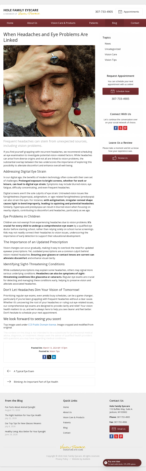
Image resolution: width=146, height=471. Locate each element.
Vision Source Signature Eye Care (73, 447)
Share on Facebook (44, 357)
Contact (135, 23)
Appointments (131, 11)
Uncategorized (112, 49)
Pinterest (125, 128)
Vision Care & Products (63, 23)
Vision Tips (55, 351)
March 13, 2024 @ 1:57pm (55, 347)
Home (10, 23)
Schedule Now (122, 91)
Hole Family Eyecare (72, 456)
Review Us (122, 158)
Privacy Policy (62, 459)
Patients (93, 23)
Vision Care (111, 54)
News (108, 43)
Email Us (121, 429)
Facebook (116, 128)
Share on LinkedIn (54, 357)
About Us (32, 23)
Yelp (120, 128)
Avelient (86, 459)
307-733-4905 (104, 12)
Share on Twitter (49, 357)
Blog (114, 23)
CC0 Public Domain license (42, 324)
